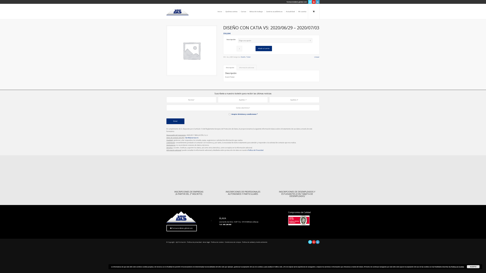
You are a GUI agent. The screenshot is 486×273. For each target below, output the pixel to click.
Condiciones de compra (233, 242)
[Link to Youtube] (314, 2)
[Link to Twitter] (310, 2)
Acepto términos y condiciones (243, 114)
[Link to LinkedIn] (318, 2)
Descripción (230, 68)
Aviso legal (206, 242)
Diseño (243, 57)
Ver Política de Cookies (456, 267)
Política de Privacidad (255, 150)
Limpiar (316, 57)
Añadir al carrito (264, 48)
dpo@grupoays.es (191, 138)
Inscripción (231, 39)
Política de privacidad (194, 242)
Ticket (248, 57)
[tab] (230, 67)
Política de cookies (217, 242)
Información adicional (246, 68)
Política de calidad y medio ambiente (254, 242)
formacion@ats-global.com (297, 2)
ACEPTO (473, 267)
